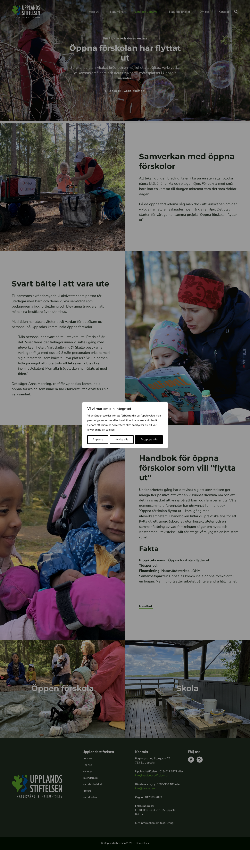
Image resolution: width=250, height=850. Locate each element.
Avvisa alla (121, 439)
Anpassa (98, 439)
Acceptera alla (148, 439)
